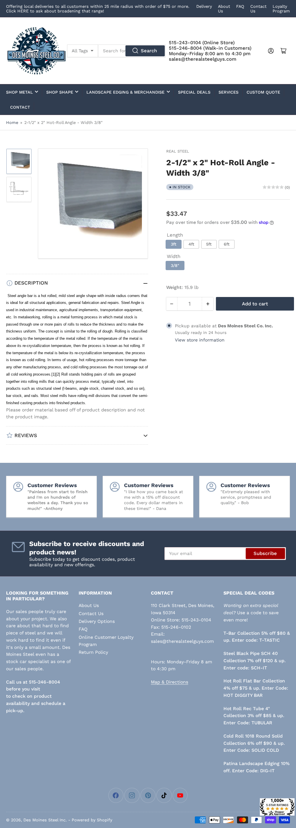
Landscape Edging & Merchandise (125, 92)
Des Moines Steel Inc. (45, 820)
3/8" (175, 265)
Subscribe (265, 553)
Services (228, 92)
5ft (209, 244)
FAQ (240, 6)
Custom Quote (263, 92)
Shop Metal (19, 92)
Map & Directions (169, 682)
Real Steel (177, 151)
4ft (191, 244)
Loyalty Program (281, 8)
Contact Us (91, 613)
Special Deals (194, 92)
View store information (200, 340)
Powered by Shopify (92, 820)
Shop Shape (59, 92)
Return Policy (93, 652)
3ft (173, 244)
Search (149, 50)
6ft (227, 244)
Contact (20, 107)
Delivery (204, 6)
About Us (89, 605)
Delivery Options (97, 621)
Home (12, 122)
